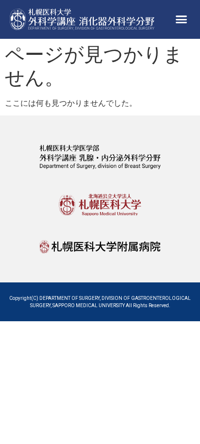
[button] (181, 19)
